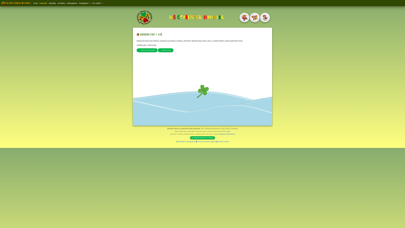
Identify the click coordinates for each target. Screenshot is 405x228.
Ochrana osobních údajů (206, 141)
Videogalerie (72, 3)
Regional (222, 134)
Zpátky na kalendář (147, 50)
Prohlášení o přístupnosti (186, 141)
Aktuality (52, 3)
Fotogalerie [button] (84, 3)
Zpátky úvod (165, 50)
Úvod (35, 3)
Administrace (231, 134)
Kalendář (43, 3)
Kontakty (61, 3)
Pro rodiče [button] (96, 3)
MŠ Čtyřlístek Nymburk (18, 3)
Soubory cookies (223, 141)
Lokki (228, 131)
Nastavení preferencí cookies (202, 138)
